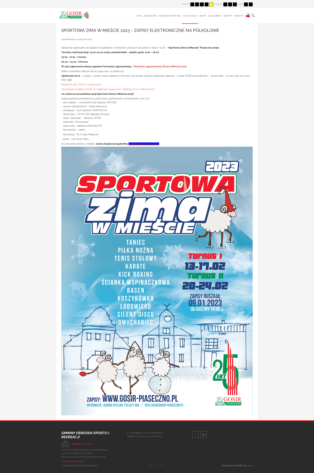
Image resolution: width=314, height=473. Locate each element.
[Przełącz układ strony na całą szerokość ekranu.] (251, 4)
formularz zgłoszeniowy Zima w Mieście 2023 (160, 66)
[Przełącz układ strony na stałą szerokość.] (246, 4)
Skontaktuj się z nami (82, 444)
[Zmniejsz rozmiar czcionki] (225, 4)
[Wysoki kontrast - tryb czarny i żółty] (207, 4)
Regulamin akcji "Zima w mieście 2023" (81, 84)
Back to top (157, 465)
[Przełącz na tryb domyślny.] (192, 4)
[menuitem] (139, 16)
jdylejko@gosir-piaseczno (143, 143)
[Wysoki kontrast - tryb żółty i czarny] (211, 4)
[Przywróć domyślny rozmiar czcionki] (230, 4)
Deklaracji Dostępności (73, 461)
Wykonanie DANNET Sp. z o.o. (237, 465)
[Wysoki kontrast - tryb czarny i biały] (202, 4)
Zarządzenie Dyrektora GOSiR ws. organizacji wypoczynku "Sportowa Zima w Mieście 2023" (108, 89)
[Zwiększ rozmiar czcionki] (235, 4)
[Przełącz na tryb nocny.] (197, 4)
